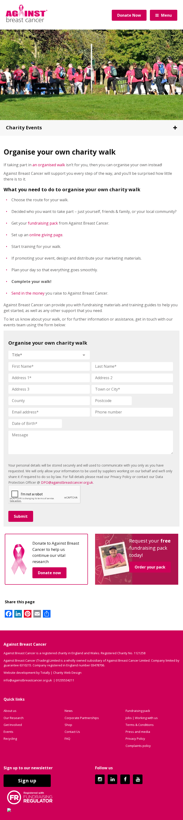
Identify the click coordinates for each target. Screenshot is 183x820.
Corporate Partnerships (82, 718)
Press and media (138, 731)
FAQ (67, 738)
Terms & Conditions (140, 725)
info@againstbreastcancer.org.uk (28, 680)
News (69, 711)
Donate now (49, 572)
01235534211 (65, 680)
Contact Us (72, 731)
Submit (21, 516)
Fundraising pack (138, 711)
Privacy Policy (135, 738)
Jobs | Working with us (142, 718)
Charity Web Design (67, 672)
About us (10, 711)
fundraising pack (43, 223)
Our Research (14, 718)
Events (8, 731)
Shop (68, 725)
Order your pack (150, 567)
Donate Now (129, 15)
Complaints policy (138, 746)
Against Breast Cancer (26, 13)
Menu (166, 15)
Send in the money (28, 293)
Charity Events (24, 127)
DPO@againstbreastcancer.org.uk (67, 482)
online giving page (45, 234)
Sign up (27, 780)
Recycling (10, 738)
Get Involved (13, 725)
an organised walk (48, 164)
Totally (45, 672)
